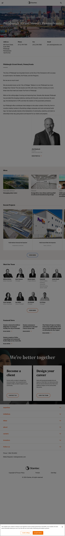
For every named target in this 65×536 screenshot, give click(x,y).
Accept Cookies (38, 532)
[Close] (62, 527)
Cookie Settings (26, 532)
